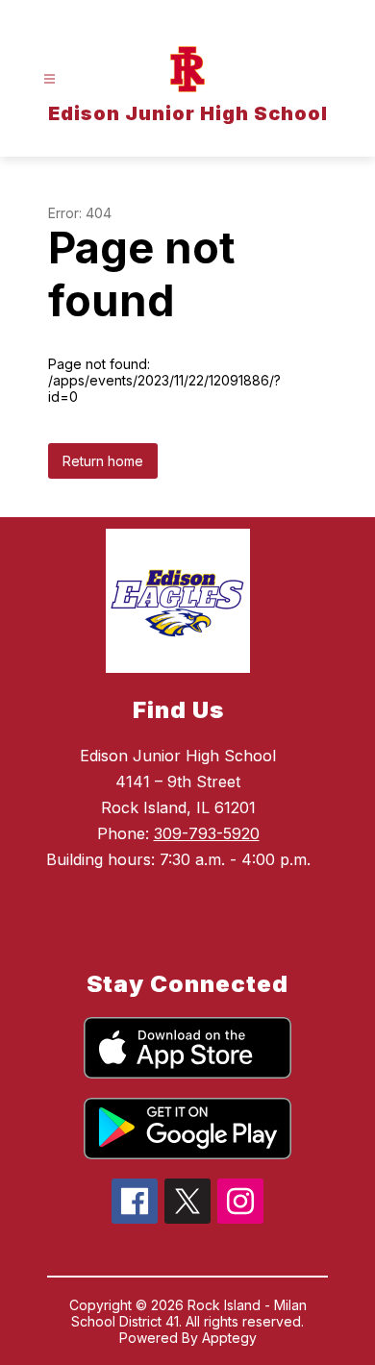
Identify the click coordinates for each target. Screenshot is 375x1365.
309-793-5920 (207, 833)
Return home (102, 461)
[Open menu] (49, 79)
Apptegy (229, 1337)
